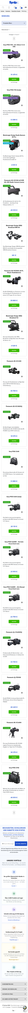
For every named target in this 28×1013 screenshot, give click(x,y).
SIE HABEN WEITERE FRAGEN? (10, 999)
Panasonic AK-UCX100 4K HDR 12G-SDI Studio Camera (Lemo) (14, 181)
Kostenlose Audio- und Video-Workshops (13, 834)
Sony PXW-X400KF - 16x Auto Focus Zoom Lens (14, 542)
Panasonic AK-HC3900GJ (14, 406)
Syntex (2, 11)
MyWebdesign (21, 1007)
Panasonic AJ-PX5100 (14, 677)
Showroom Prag (7, 994)
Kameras (8, 11)
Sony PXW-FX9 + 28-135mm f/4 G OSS (14, 46)
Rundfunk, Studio (16, 11)
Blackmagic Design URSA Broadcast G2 (14, 317)
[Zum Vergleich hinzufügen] (22, 60)
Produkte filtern (7, 23)
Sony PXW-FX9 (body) (14, 90)
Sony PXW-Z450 (14, 451)
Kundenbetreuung (7, 984)
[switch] (24, 1011)
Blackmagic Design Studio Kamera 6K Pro (14, 136)
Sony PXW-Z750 (14, 768)
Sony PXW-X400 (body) (14, 497)
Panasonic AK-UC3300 (14, 361)
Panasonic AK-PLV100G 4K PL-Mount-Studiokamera (14, 271)
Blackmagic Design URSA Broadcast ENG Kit (14, 226)
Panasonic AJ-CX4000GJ (14, 632)
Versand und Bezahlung (9, 989)
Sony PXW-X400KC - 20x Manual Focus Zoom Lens (14, 588)
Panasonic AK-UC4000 (14, 722)
